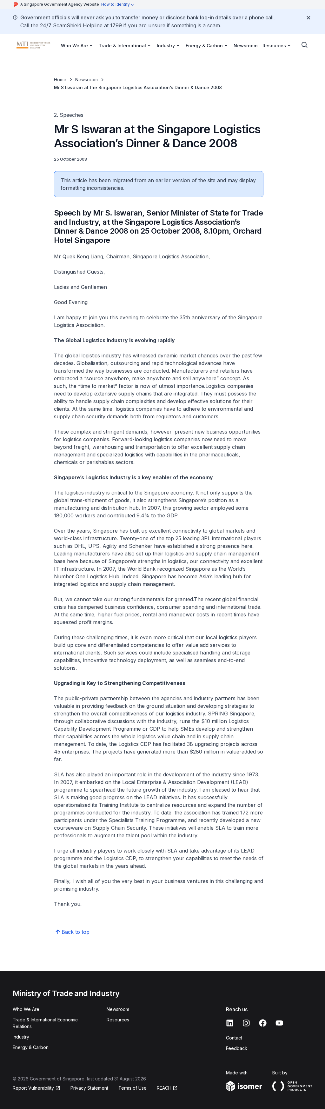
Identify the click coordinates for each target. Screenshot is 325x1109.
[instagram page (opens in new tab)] (246, 1023)
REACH (167, 1088)
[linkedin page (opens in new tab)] (230, 1023)
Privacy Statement (89, 1088)
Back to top (76, 932)
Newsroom (245, 45)
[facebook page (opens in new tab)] (263, 1023)
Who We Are (26, 1009)
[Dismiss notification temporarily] (308, 17)
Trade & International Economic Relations (45, 1023)
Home (60, 79)
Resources (118, 1019)
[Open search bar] (304, 45)
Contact (234, 1037)
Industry (21, 1036)
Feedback (236, 1048)
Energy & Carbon (31, 1047)
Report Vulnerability (33, 1088)
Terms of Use (132, 1088)
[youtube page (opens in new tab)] (279, 1023)
